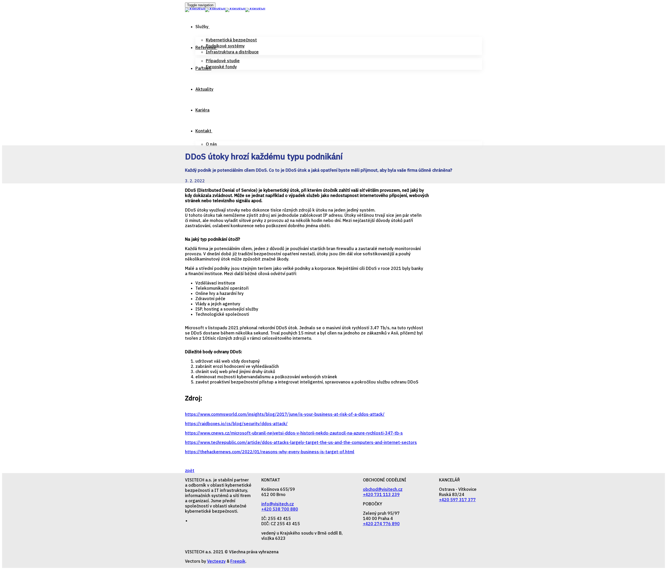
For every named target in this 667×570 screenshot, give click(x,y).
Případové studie (223, 60)
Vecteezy (216, 561)
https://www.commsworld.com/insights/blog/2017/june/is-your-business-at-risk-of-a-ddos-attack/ (285, 414)
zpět (189, 470)
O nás (211, 144)
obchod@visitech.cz (383, 489)
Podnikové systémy (225, 45)
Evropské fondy (221, 66)
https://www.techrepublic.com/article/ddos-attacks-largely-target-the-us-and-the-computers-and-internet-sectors (301, 442)
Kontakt (203, 130)
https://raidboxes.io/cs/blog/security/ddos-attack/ (236, 423)
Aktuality (204, 89)
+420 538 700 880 (279, 509)
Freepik (237, 561)
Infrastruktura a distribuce (232, 51)
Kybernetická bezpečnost (231, 39)
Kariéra (202, 110)
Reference (205, 47)
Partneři (203, 68)
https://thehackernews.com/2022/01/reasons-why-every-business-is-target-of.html (269, 451)
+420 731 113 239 (381, 494)
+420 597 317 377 (457, 499)
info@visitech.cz (277, 503)
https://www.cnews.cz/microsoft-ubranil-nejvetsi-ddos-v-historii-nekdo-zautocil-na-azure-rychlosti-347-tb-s (294, 433)
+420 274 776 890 (381, 523)
